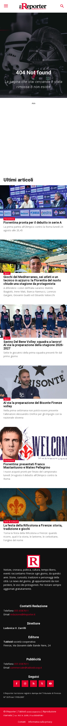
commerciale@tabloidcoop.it (26, 667)
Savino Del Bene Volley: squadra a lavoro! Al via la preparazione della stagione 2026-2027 (33, 345)
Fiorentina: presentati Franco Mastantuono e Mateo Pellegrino (26, 465)
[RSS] (33, 683)
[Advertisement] (33, 138)
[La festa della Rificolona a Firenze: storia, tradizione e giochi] (33, 504)
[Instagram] (25, 683)
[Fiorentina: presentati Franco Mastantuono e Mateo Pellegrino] (33, 443)
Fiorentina (9, 218)
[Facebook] (16, 683)
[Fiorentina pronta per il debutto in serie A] (33, 201)
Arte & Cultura (11, 521)
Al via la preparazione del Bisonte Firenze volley (32, 404)
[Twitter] (42, 683)
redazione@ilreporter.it (22, 614)
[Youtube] (50, 683)
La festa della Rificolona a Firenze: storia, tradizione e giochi (32, 527)
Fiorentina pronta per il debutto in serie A (32, 222)
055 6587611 (21, 610)
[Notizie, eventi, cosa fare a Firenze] (33, 6)
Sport (6, 273)
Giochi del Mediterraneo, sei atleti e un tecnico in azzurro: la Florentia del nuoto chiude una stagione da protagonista (32, 280)
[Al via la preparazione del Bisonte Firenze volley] (33, 382)
